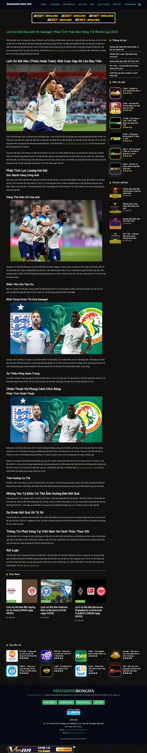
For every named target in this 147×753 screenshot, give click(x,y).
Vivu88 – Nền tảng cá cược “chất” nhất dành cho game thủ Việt (131, 121)
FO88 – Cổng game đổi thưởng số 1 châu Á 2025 (131, 136)
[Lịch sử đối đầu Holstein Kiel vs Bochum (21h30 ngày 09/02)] (56, 591)
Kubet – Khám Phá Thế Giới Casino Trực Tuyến (97, 668)
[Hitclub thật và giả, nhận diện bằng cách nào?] (115, 214)
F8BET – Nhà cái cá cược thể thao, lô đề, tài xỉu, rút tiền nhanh (28, 668)
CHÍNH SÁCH (66, 702)
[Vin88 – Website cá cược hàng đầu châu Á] (115, 98)
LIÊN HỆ (99, 702)
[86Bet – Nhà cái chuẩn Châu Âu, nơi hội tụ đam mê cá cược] (115, 159)
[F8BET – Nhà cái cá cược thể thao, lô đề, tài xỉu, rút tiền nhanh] (12, 676)
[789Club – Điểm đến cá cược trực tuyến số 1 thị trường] (46, 661)
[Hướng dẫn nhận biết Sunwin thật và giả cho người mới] (115, 199)
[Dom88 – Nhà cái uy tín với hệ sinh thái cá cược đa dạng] (115, 661)
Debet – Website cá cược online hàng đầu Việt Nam (131, 166)
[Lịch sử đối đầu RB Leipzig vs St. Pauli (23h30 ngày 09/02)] (21, 591)
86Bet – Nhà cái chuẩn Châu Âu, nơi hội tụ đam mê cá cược (131, 151)
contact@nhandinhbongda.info (76, 730)
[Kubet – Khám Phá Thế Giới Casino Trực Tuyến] (81, 676)
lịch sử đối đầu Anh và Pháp (87, 468)
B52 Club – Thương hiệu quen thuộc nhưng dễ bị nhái (124, 67)
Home (43, 4)
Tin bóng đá (130, 4)
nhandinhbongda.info (77, 733)
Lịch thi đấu (103, 4)
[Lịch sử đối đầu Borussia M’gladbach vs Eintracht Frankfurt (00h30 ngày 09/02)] (90, 591)
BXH (92, 4)
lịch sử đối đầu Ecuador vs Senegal (75, 143)
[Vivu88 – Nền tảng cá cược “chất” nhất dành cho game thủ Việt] (115, 128)
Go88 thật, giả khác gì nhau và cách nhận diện (123, 74)
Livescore (54, 4)
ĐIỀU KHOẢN (84, 702)
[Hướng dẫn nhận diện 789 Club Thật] (115, 229)
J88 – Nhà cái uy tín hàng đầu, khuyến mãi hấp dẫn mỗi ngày (131, 668)
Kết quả (83, 4)
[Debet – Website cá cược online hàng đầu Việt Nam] (115, 174)
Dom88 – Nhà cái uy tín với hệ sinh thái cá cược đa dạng (131, 653)
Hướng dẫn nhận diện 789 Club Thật (124, 61)
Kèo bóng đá (69, 4)
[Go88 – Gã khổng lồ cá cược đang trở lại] (46, 676)
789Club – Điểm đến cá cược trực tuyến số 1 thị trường (62, 653)
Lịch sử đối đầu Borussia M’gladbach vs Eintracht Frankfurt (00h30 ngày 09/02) (89, 612)
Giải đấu (117, 4)
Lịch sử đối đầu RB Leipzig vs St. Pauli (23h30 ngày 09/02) (20, 610)
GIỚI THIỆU (49, 702)
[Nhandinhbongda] (19, 3)
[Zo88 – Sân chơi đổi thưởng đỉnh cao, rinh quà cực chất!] (115, 113)
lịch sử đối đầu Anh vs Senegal (65, 50)
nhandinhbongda (32, 565)
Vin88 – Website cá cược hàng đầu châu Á (132, 89)
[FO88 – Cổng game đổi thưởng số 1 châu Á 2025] (115, 144)
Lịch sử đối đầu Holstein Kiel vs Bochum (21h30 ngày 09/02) (54, 610)
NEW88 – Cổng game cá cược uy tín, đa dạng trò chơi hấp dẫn (28, 653)
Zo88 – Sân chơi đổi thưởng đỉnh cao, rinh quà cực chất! (131, 105)
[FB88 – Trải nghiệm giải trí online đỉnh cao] (81, 661)
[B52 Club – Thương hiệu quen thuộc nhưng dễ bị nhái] (115, 244)
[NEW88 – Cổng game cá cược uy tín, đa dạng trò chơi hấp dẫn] (12, 661)
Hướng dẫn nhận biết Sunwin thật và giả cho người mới (124, 48)
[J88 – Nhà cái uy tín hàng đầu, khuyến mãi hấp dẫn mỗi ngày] (115, 676)
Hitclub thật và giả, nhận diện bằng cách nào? (123, 55)
